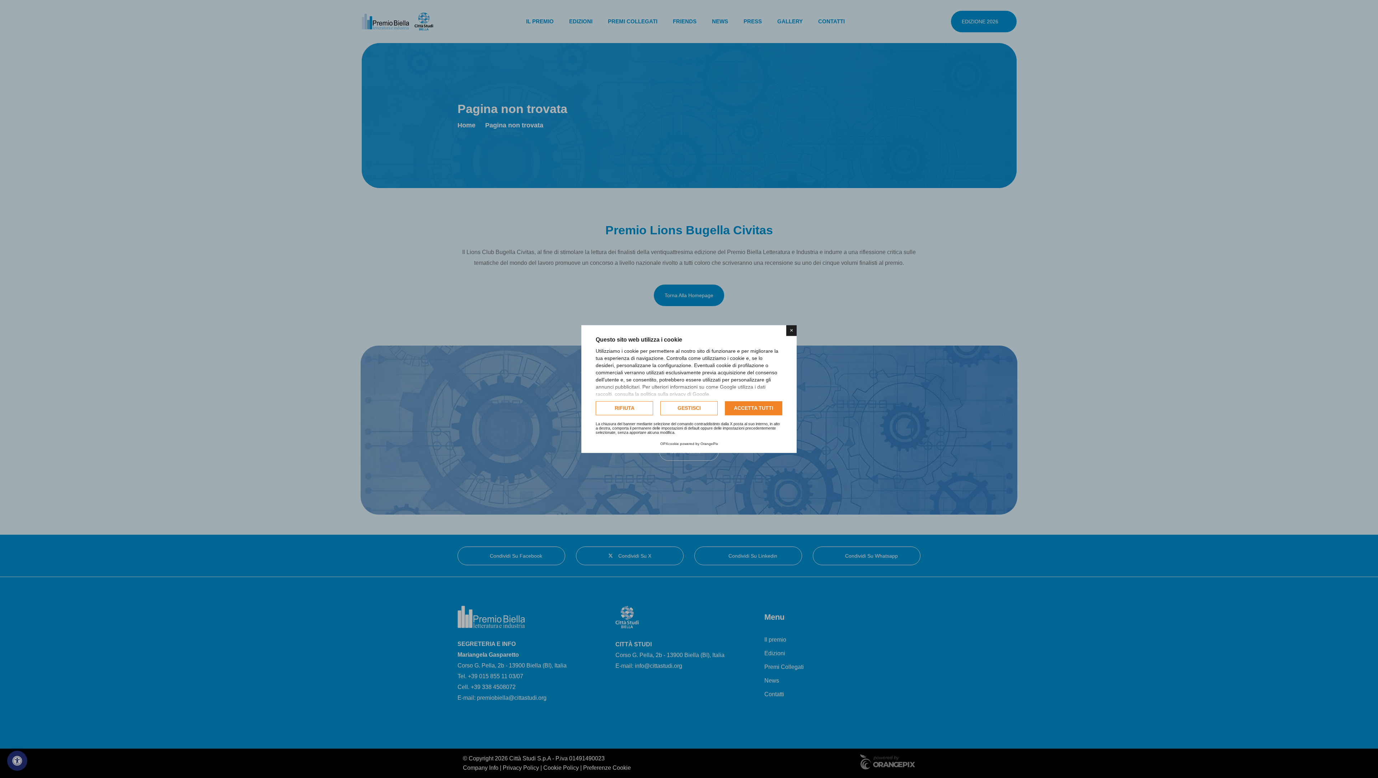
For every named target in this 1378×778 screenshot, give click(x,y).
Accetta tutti (753, 408)
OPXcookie (669, 444)
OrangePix (709, 444)
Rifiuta (624, 408)
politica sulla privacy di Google (675, 394)
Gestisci (689, 408)
